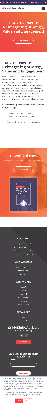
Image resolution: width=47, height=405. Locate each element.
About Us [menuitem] (23, 287)
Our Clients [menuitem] (23, 274)
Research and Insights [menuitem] (23, 254)
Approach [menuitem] (23, 294)
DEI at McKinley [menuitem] (23, 298)
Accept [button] (19, 401)
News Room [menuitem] (36, 2)
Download (23, 41)
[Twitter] (22, 335)
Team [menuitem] (23, 290)
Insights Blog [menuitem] (22, 2)
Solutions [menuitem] (23, 239)
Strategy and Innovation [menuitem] (23, 244)
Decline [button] (28, 401)
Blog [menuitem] (23, 317)
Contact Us (23, 342)
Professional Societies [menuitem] (23, 271)
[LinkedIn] (26, 335)
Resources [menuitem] (23, 312)
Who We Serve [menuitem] (23, 262)
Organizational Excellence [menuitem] (23, 247)
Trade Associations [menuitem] (23, 267)
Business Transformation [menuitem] (24, 251)
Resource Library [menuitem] (23, 321)
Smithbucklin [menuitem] (23, 305)
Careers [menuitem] (23, 301)
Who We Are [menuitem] (23, 282)
